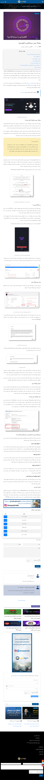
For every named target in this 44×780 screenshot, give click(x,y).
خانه (40, 6)
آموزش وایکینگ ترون (36, 61)
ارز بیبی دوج (23, 92)
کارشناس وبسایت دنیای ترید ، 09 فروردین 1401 (26, 587)
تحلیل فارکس (41, 747)
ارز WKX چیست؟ (36, 56)
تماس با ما (41, 762)
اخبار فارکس (38, 738)
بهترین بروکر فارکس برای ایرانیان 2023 (33, 743)
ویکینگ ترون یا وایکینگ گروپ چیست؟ (33, 54)
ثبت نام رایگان (34, 696)
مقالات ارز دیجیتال (30, 83)
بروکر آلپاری (41, 754)
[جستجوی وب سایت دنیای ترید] (5, 2)
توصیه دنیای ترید (37, 67)
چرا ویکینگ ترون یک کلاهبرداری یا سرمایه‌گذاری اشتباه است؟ (30, 65)
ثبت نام (5, 517)
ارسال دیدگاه (37, 566)
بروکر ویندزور (41, 752)
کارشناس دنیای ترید (24, 47)
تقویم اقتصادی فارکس (39, 749)
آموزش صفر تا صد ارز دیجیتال (34, 740)
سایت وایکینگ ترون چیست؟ (35, 63)
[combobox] (7, 686)
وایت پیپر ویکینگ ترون (36, 59)
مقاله (37, 6)
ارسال (41, 775)
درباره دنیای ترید (37, 735)
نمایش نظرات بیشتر (22, 600)
